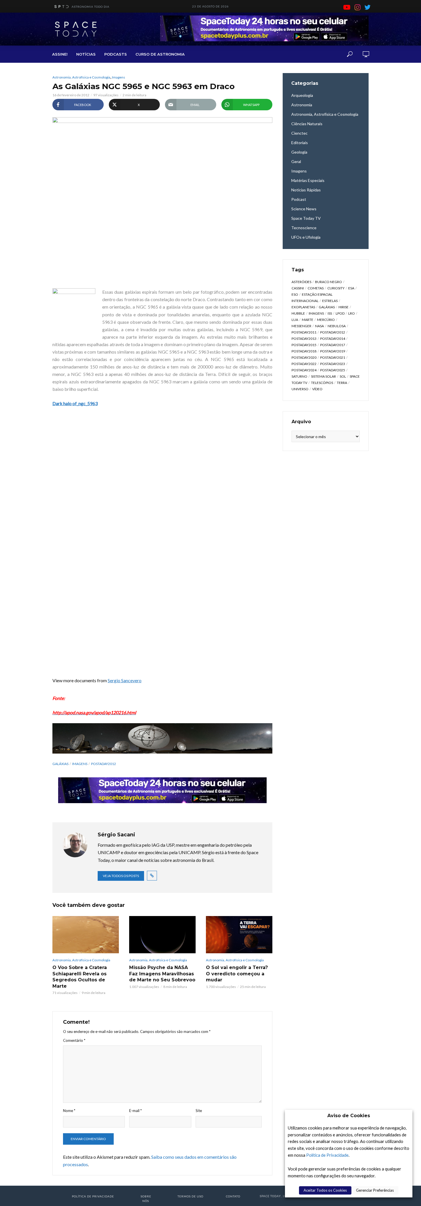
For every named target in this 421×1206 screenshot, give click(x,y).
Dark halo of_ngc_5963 (75, 403)
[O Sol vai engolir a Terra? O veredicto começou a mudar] (239, 934)
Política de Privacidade (327, 1155)
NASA (319, 326)
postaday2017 (332, 345)
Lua (295, 319)
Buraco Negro (328, 282)
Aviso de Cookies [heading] (348, 1115)
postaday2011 (304, 332)
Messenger (301, 326)
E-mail (135, 1110)
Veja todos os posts (121, 876)
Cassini (298, 288)
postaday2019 (332, 351)
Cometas (316, 288)
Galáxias (60, 764)
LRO (351, 313)
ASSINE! (60, 54)
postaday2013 (304, 338)
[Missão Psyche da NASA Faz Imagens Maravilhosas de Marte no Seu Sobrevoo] (162, 934)
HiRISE (344, 307)
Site (199, 1110)
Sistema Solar (323, 376)
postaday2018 (304, 351)
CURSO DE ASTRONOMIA (160, 54)
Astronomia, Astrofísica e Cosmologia (81, 77)
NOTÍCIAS (86, 54)
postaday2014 (332, 338)
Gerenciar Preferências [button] (375, 1190)
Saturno (299, 376)
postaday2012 (103, 764)
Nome (69, 1110)
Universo (300, 389)
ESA (351, 288)
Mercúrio (326, 319)
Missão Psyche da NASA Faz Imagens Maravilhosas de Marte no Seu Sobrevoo (162, 974)
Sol (343, 376)
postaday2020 (304, 357)
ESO (295, 294)
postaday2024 (304, 370)
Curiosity (336, 288)
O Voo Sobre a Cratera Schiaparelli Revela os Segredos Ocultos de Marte (79, 977)
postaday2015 (304, 345)
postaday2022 (304, 364)
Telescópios (322, 383)
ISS (330, 313)
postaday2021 (332, 357)
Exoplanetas (303, 307)
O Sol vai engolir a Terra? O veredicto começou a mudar (237, 974)
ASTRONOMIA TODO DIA (90, 6)
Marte (307, 319)
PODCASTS (115, 54)
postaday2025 (332, 370)
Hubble (298, 313)
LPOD (340, 313)
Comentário (74, 1040)
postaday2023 (332, 364)
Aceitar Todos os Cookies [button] (325, 1190)
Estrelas (330, 301)
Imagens (118, 77)
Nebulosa (337, 326)
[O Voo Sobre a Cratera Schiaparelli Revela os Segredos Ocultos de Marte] (85, 934)
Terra (342, 383)
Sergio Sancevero (124, 680)
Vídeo (317, 389)
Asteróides (301, 282)
